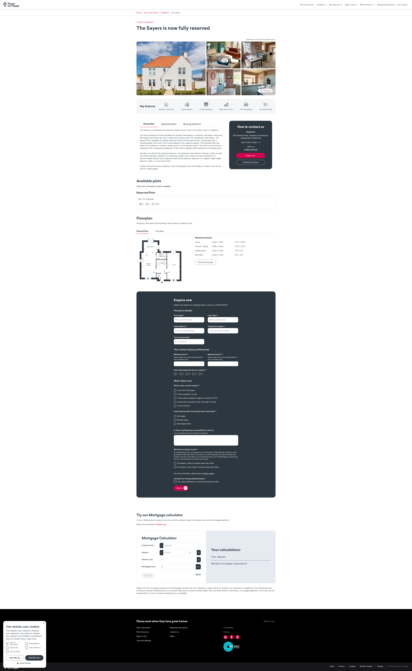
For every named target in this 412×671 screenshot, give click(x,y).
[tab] (142, 232)
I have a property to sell (186, 394)
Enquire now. (161, 524)
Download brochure (250, 162)
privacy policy (208, 473)
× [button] (44, 623)
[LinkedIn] (225, 637)
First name (179, 315)
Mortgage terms (149, 566)
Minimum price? (181, 354)
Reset (198, 574)
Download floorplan (205, 262)
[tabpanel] (181, 149)
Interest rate (147, 559)
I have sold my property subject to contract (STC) (197, 398)
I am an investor (183, 406)
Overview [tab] (148, 123)
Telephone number (216, 326)
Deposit (145, 552)
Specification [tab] (168, 124)
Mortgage (181, 416)
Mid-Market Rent (184, 424)
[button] (24, 663)
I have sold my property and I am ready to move (196, 402)
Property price (148, 545)
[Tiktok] (237, 637)
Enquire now (250, 155)
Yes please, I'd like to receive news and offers (195, 463)
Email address (180, 326)
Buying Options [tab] (192, 124)
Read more (31, 639)
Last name (213, 315)
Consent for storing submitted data (190, 479)
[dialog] (24, 644)
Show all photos (265, 91)
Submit (179, 488)
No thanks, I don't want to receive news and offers (198, 467)
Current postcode (182, 337)
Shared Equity (182, 420)
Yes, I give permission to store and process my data (198, 482)
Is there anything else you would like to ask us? (194, 430)
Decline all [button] (15, 658)
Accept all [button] (34, 658)
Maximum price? (215, 354)
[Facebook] (231, 637)
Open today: (249, 142)
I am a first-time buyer (186, 390)
